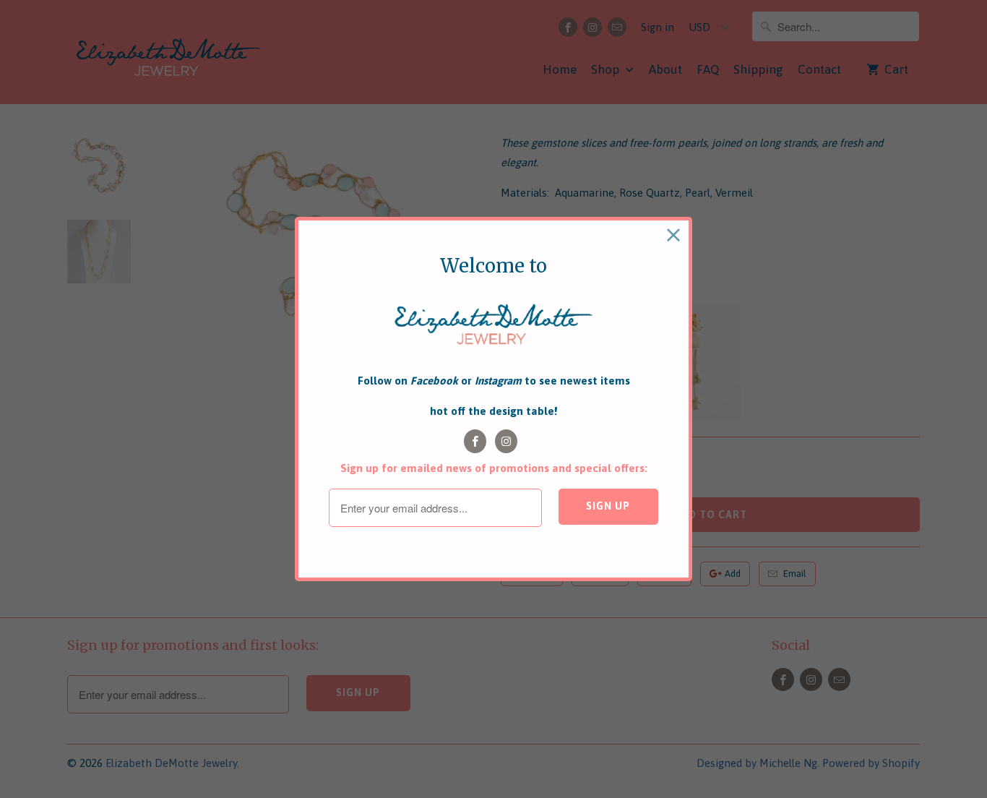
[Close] (673, 235)
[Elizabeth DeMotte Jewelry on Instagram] (506, 441)
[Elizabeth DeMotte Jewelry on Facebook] (475, 441)
